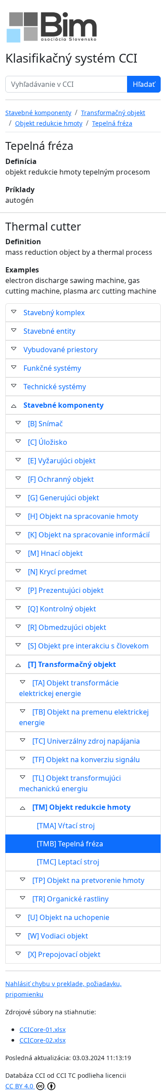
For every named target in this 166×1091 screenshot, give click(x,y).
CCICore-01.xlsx (42, 1029)
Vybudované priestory (60, 349)
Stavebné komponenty (63, 405)
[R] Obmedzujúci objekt (67, 627)
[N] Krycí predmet (57, 572)
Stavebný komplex (54, 312)
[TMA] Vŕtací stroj (66, 825)
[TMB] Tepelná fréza (70, 844)
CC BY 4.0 (20, 1086)
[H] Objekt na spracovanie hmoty (83, 516)
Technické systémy (54, 386)
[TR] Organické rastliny (70, 899)
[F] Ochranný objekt (61, 479)
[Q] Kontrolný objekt (62, 609)
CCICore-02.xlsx (42, 1040)
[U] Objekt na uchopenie (68, 917)
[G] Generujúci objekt (63, 498)
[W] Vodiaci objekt (58, 936)
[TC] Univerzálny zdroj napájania (86, 741)
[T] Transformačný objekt (72, 664)
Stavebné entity (49, 331)
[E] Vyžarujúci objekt (62, 460)
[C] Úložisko (47, 442)
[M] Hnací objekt (55, 553)
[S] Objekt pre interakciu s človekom (88, 646)
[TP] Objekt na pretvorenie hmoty (88, 880)
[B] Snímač (45, 423)
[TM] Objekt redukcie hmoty (81, 807)
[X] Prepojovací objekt (64, 954)
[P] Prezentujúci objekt (66, 590)
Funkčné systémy (52, 368)
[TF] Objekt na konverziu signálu (86, 759)
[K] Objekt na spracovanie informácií (89, 535)
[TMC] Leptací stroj (68, 862)
